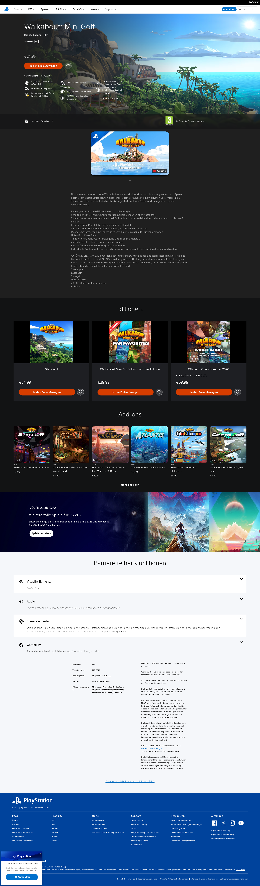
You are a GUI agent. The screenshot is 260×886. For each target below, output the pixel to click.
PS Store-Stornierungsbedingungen (186, 824)
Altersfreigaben (178, 828)
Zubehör (77, 9)
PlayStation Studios (20, 828)
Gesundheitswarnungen (151, 748)
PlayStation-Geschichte (22, 840)
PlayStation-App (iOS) (220, 830)
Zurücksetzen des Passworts (143, 836)
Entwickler (175, 836)
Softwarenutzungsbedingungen (234, 879)
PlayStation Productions (22, 832)
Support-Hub (137, 820)
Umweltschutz (98, 820)
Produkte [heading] (57, 815)
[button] (130, 153)
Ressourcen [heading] (178, 815)
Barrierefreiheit (98, 824)
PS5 (30, 9)
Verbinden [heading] (217, 815)
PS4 (53, 824)
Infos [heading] (15, 815)
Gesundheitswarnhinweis (182, 832)
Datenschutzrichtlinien (147, 879)
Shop (17, 9)
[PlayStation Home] (6, 9)
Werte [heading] (95, 815)
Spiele (44, 9)
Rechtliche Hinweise (126, 879)
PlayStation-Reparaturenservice (145, 832)
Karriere (15, 824)
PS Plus (60, 9)
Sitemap (194, 879)
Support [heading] (136, 815)
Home (14, 808)
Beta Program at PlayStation (223, 838)
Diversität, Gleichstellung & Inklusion (108, 832)
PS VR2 (55, 828)
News (94, 9)
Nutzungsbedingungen (181, 820)
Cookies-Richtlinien (209, 879)
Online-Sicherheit (99, 828)
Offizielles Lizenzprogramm (183, 840)
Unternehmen (18, 836)
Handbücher (136, 844)
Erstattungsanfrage (139, 840)
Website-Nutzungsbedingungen (174, 879)
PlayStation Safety (139, 824)
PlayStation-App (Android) (222, 834)
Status (134, 828)
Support (109, 9)
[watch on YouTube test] (159, 171)
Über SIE (16, 820)
